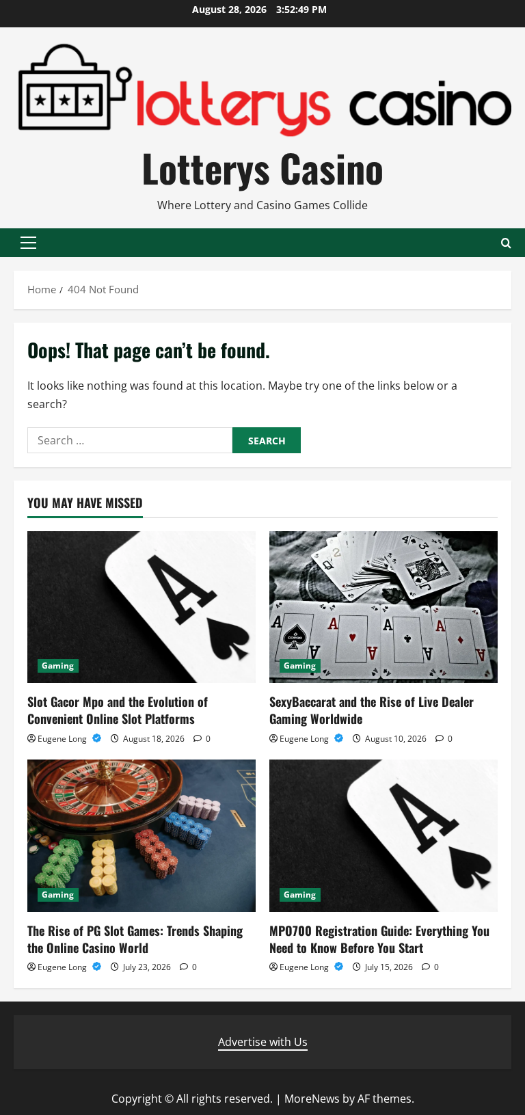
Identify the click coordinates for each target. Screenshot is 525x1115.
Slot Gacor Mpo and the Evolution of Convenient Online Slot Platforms (117, 710)
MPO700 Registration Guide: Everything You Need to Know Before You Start (379, 939)
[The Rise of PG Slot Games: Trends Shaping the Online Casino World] (141, 836)
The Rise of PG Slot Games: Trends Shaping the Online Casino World (135, 939)
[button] (28, 242)
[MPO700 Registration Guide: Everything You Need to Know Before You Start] (383, 836)
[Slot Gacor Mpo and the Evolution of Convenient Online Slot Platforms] (141, 607)
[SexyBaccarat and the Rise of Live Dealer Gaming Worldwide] (383, 607)
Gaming (58, 665)
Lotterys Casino (262, 167)
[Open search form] (506, 243)
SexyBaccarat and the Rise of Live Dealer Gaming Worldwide (371, 710)
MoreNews (312, 1098)
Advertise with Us (263, 1041)
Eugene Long (63, 738)
